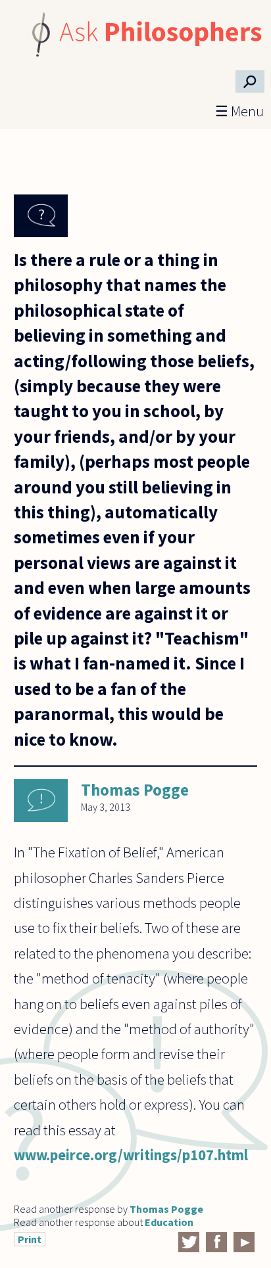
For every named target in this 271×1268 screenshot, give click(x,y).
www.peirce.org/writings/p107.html (131, 1155)
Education (169, 1222)
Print (29, 1239)
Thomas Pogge (135, 789)
